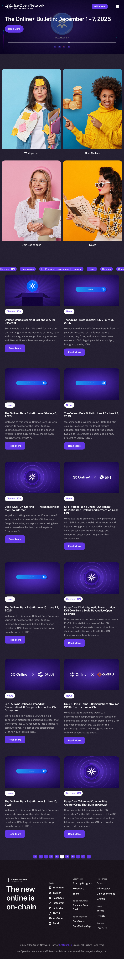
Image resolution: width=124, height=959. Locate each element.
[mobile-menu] (116, 6)
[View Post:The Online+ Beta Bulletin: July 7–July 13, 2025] (91, 290)
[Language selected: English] (59, 954)
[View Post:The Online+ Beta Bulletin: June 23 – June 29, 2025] (91, 384)
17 (83, 856)
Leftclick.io (65, 945)
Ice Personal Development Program (61, 269)
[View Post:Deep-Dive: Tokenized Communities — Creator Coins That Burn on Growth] (91, 772)
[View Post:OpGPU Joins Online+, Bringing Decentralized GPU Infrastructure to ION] (91, 674)
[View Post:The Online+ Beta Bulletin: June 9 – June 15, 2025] (32, 772)
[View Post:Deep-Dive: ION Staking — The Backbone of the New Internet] (32, 477)
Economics (28, 269)
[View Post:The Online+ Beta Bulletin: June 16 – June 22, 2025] (32, 578)
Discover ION (14, 311)
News (92, 269)
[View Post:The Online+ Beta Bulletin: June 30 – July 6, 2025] (32, 384)
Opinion (106, 269)
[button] (15, 348)
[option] (1, 952)
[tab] (55, 47)
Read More (14, 28)
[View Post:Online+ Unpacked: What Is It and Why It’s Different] (32, 290)
